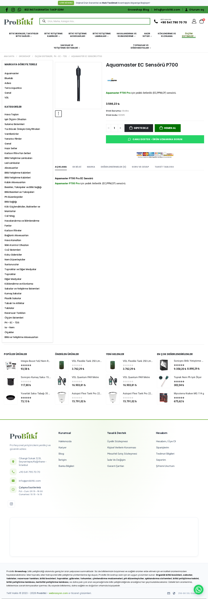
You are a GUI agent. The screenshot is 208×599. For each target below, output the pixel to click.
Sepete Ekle (141, 128)
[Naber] (19, 9)
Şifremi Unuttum (165, 465)
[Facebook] (6, 9)
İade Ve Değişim (116, 459)
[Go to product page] (11, 365)
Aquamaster (12, 73)
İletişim (62, 459)
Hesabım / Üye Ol (166, 441)
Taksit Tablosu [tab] (164, 166)
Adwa (8, 83)
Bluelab (9, 78)
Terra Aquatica (13, 88)
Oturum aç (196, 10)
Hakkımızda (65, 441)
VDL (7, 97)
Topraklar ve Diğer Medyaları (140, 46)
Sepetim (161, 459)
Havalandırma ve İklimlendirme (126, 34)
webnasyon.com (58, 593)
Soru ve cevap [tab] (140, 166)
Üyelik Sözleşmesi (117, 441)
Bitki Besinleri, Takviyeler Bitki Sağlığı (23, 34)
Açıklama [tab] (61, 166)
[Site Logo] (18, 21)
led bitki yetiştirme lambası (52, 582)
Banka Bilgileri (66, 465)
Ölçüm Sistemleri (188, 34)
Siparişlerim (162, 447)
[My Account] (194, 21)
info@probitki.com (167, 10)
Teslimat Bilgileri (165, 453)
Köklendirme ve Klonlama (167, 34)
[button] (198, 589)
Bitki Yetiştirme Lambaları (102, 34)
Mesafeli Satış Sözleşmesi (122, 453)
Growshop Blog (138, 10)
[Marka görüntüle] (112, 80)
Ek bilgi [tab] (76, 166)
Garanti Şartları (115, 465)
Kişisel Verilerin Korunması (121, 447)
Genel (8, 92)
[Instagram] (13, 9)
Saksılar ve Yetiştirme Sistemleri (66, 46)
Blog (61, 453)
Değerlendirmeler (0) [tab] (113, 166)
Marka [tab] (91, 166)
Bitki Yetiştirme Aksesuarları (78, 34)
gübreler (74, 578)
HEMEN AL (170, 128)
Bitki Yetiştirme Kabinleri (53, 34)
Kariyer (62, 447)
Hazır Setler (146, 34)
